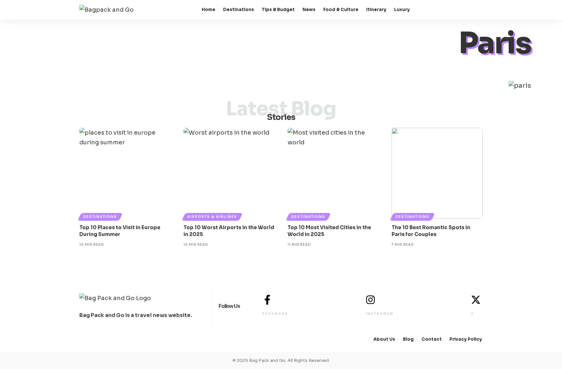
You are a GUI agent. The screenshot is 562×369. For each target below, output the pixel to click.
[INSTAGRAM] (370, 300)
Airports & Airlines (212, 217)
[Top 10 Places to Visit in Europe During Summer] (124, 173)
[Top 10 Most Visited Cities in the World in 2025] (333, 173)
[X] (476, 300)
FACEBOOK (275, 313)
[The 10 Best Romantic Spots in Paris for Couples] (437, 173)
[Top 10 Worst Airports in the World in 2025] (228, 173)
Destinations (100, 217)
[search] (477, 10)
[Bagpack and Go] (106, 10)
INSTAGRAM (380, 313)
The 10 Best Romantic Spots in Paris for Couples (431, 231)
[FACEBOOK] (267, 300)
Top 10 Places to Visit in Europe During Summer (119, 231)
